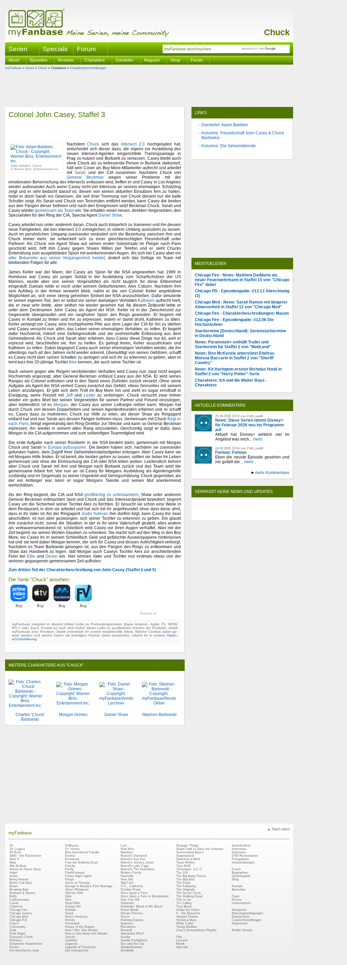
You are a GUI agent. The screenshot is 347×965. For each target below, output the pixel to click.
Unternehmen (241, 903)
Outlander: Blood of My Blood (141, 906)
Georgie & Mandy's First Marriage (89, 886)
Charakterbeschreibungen (88, 68)
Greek (69, 913)
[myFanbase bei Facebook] (226, 515)
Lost (124, 845)
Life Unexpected (76, 950)
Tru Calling (183, 903)
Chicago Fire (18, 910)
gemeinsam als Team (54, 210)
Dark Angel (17, 933)
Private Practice (132, 913)
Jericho (70, 937)
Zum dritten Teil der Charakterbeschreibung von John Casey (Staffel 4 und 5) (82, 569)
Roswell (126, 930)
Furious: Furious (231, 452)
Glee (68, 899)
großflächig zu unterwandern (111, 494)
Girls (68, 896)
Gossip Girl (73, 906)
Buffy (13, 896)
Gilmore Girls (74, 893)
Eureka (70, 855)
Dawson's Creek (21, 937)
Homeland (72, 923)
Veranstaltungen (243, 862)
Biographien (240, 872)
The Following (186, 886)
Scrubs (125, 937)
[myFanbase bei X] (242, 515)
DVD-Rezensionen (245, 855)
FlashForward (74, 872)
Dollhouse (72, 845)
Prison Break (130, 910)
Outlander (127, 903)
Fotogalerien (240, 859)
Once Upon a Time (134, 893)
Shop (235, 879)
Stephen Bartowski (159, 714)
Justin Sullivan (94, 513)
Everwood (72, 859)
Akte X (14, 859)
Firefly (69, 869)
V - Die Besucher (188, 913)
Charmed (15, 906)
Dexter (14, 947)
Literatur (182, 940)
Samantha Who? (132, 933)
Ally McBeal (17, 866)
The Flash (183, 882)
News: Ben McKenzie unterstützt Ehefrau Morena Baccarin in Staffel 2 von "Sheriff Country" (234, 358)
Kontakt (237, 886)
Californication (19, 899)
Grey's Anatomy (76, 916)
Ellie (31, 556)
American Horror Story (25, 869)
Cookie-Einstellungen (246, 920)
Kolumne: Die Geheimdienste (229, 145)
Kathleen (146, 300)
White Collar (184, 923)
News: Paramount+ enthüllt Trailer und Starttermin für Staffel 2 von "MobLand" (233, 344)
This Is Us (183, 899)
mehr (258, 439)
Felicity (70, 866)
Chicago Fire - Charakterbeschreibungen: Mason (242, 313)
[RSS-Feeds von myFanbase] (211, 515)
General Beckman (85, 177)
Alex (73, 362)
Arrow (13, 876)
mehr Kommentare (272, 472)
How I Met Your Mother (81, 930)
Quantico (127, 923)
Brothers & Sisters (22, 893)
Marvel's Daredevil (134, 855)
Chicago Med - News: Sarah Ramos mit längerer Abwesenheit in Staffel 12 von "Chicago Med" (241, 304)
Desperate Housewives (25, 943)
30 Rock (15, 852)
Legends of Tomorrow (80, 947)
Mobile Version (242, 930)
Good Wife (72, 903)
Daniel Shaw (110, 215)
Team (236, 896)
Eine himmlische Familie (82, 852)
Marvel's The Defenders (138, 869)
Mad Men (127, 849)
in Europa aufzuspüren (64, 447)
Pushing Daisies (132, 920)
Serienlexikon (241, 845)
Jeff (69, 395)
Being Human (18, 879)
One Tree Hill (130, 899)
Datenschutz (241, 916)
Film (179, 937)
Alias (12, 862)
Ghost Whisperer (77, 889)
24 (11, 845)
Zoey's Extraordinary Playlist (196, 930)
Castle (14, 903)
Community (17, 926)
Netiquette (239, 910)
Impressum (240, 923)
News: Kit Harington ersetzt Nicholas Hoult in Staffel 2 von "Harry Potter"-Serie (238, 371)
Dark (12, 930)
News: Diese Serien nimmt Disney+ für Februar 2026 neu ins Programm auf (249, 425)
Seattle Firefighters (134, 940)
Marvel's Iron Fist (133, 859)
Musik (180, 943)
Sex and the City (132, 943)
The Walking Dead (189, 896)
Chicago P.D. (18, 920)
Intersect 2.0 (133, 144)
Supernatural (185, 855)
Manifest (127, 852)
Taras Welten (185, 862)
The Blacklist (185, 879)
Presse (237, 899)
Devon (51, 556)
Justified (71, 940)
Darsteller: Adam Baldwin (225, 124)
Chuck (277, 32)
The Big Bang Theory (191, 876)
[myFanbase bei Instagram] (258, 515)
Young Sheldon (186, 926)
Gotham (70, 910)
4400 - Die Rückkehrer (25, 855)
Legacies (71, 943)
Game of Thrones (77, 882)
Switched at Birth (188, 859)
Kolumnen (239, 852)
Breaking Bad (18, 889)
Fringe (69, 879)
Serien (29, 68)
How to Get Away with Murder (86, 933)
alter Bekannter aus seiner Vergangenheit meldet (56, 257)
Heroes (70, 920)
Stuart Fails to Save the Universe (199, 849)
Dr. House (72, 849)
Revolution (128, 926)
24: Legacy (17, 849)
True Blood (183, 906)
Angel (13, 872)
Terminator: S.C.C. (189, 869)
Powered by (160, 613)
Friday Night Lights (78, 876)
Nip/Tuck (127, 882)
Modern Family (131, 872)
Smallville (127, 950)
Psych (125, 916)
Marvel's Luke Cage (135, 866)
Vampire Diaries (187, 916)
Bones (13, 886)
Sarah (80, 172)
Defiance (15, 940)
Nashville (127, 876)
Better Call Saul (20, 882)
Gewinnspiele (241, 876)
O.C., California (132, 886)
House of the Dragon (80, 926)
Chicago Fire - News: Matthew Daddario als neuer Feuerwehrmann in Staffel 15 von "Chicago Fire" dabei (242, 280)
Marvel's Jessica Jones (137, 862)
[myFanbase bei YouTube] (273, 515)
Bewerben (239, 889)
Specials (55, 48)
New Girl (127, 879)
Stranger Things (187, 845)
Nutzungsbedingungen (247, 913)
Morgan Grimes (73, 714)
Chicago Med (18, 916)
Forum (86, 48)
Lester (89, 395)
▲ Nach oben (278, 829)
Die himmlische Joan (24, 950)
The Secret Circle (188, 893)
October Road (130, 889)
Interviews (239, 849)
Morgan (61, 404)
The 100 (182, 872)
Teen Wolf (183, 866)
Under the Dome (188, 910)
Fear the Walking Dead (81, 862)
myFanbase (13, 68)
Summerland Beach (190, 852)
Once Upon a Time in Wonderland (144, 896)
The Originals (185, 889)
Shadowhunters (131, 947)
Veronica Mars (186, 920)
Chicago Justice (20, 913)
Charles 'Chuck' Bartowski (30, 717)
